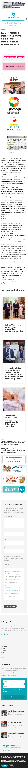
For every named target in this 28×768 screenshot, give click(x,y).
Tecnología (4, 646)
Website (6, 547)
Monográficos (5, 655)
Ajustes (11, 765)
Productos (4, 644)
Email (5, 539)
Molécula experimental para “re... (16, 712)
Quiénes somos (7, 750)
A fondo (3, 648)
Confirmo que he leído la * (13, 690)
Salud (2, 657)
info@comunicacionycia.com (10, 590)
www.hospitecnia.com (15, 282)
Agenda (3, 650)
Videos (3, 652)
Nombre (6, 531)
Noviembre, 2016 (4, 49)
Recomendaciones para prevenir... (16, 734)
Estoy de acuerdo (9, 564)
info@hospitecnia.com (8, 284)
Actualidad (3, 29)
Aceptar (4, 765)
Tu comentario (8, 516)
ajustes (14, 763)
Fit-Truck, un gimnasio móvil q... (15, 723)
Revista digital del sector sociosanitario (13, 24)
